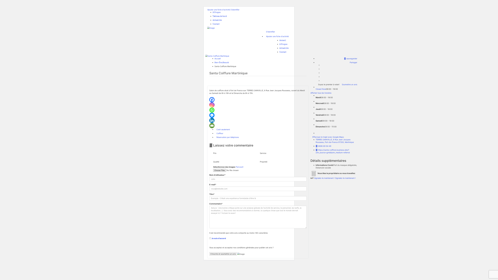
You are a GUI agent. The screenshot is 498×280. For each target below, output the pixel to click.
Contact (216, 24)
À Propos (217, 12)
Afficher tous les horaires (320, 93)
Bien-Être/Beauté (222, 62)
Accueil (282, 40)
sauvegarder (351, 58)
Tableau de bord (220, 16)
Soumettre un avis (349, 84)
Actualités (217, 20)
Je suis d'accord (219, 238)
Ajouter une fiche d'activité (218, 10)
